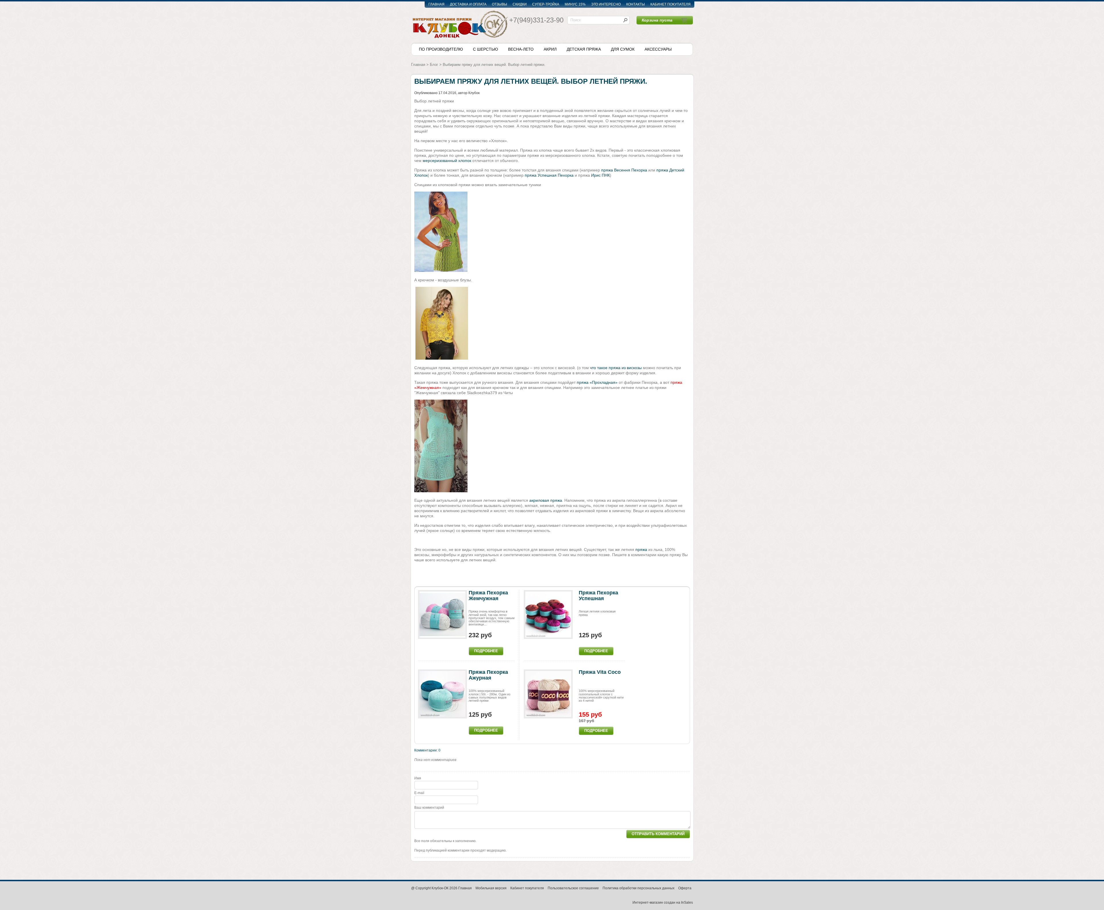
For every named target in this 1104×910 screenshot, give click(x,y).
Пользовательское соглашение (573, 888)
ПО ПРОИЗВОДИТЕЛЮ (441, 49)
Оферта (684, 888)
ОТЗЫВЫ (499, 4)
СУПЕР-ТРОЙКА (545, 4)
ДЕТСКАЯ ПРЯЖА (584, 49)
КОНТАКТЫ (635, 4)
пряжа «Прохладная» (597, 382)
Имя (419, 778)
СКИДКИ (520, 4)
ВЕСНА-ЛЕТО (521, 49)
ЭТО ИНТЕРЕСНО (606, 4)
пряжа (641, 549)
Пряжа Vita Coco (600, 672)
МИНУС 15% (575, 4)
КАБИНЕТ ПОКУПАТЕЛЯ (670, 4)
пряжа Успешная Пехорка (549, 175)
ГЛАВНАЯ (436, 4)
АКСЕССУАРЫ (658, 49)
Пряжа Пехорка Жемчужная (488, 595)
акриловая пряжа (545, 500)
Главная (418, 64)
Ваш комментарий (429, 808)
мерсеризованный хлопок (447, 160)
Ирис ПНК (600, 175)
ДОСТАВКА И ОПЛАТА (468, 4)
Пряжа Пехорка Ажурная (488, 675)
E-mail (419, 793)
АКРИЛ (550, 49)
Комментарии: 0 (427, 750)
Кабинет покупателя (527, 888)
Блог (434, 64)
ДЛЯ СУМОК (623, 49)
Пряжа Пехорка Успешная (598, 595)
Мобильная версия (491, 888)
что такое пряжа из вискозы (616, 367)
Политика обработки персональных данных (638, 888)
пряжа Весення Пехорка (624, 170)
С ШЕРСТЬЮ (485, 49)
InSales (687, 903)
